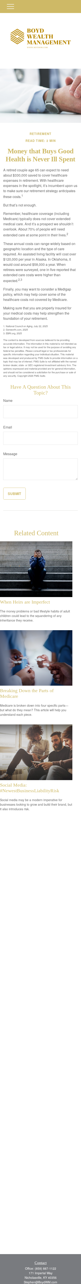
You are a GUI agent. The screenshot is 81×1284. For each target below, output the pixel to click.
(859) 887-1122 (45, 1268)
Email (7, 427)
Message (10, 453)
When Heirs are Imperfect (25, 602)
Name (8, 400)
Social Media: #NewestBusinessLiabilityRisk (29, 787)
